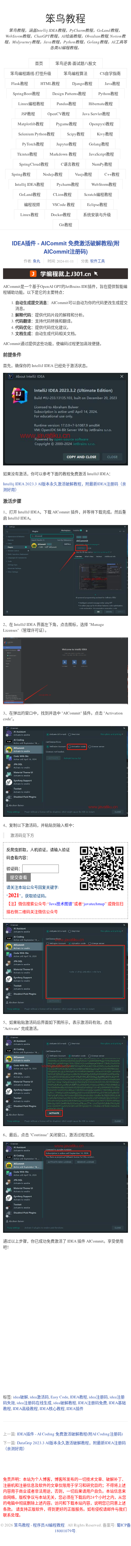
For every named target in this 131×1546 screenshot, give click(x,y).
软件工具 (97, 261)
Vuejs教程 (83, 174)
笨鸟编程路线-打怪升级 (30, 73)
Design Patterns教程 (69, 93)
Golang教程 (99, 144)
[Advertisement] (65, 1322)
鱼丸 (36, 261)
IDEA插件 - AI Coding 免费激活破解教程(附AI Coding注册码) (70, 1434)
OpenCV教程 (59, 113)
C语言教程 (70, 164)
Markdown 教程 (63, 154)
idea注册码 (98, 1397)
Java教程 (112, 83)
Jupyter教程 (66, 144)
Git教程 (65, 224)
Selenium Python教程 (36, 134)
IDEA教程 (78, 1397)
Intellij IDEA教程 (29, 184)
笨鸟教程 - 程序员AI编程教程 (39, 1525)
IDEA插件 (74, 1408)
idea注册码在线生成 (34, 1402)
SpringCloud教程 (33, 164)
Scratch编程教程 (98, 194)
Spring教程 (21, 174)
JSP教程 (28, 113)
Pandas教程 (66, 103)
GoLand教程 (30, 194)
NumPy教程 (102, 164)
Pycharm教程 (68, 184)
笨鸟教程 (65, 18)
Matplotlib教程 (31, 124)
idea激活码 (39, 1397)
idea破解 (20, 1397)
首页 (39, 63)
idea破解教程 (64, 1402)
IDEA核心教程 (52, 1408)
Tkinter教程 (27, 154)
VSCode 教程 (63, 204)
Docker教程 (61, 214)
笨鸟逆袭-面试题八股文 (75, 63)
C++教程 (111, 174)
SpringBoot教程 (26, 93)
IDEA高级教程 (25, 1408)
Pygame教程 (66, 124)
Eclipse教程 (97, 204)
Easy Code (59, 1397)
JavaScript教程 (101, 154)
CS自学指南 (110, 73)
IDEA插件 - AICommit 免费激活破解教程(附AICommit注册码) (65, 247)
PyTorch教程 (33, 144)
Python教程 (108, 93)
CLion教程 (62, 194)
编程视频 (32, 204)
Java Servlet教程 (96, 113)
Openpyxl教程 (101, 124)
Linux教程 (29, 214)
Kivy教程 (105, 134)
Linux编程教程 (31, 103)
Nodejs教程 (52, 174)
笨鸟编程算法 (75, 73)
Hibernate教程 (101, 103)
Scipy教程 (75, 134)
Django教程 (82, 83)
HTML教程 (50, 83)
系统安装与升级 (97, 214)
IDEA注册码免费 (92, 1402)
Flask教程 (19, 83)
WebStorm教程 (103, 184)
